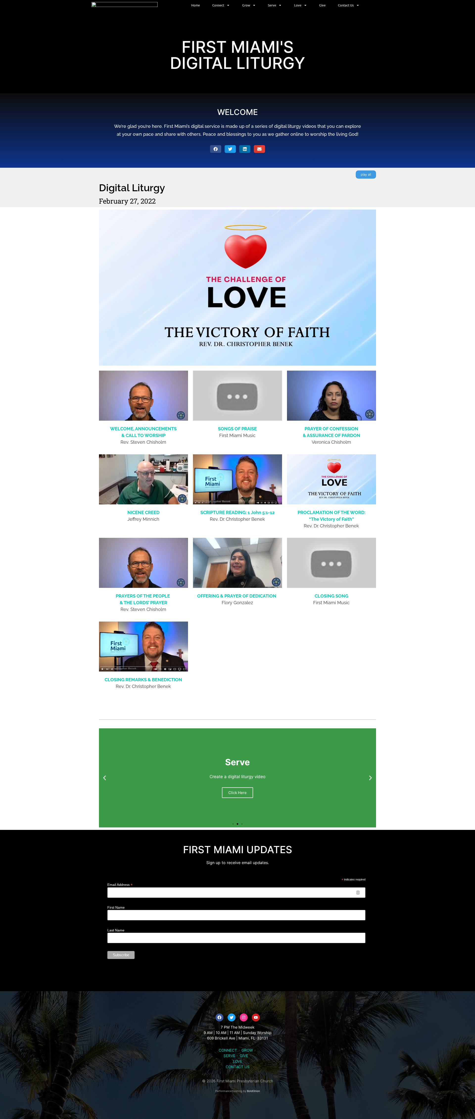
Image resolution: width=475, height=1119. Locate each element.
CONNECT (228, 1050)
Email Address (120, 884)
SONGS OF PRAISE (237, 428)
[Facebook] (219, 1017)
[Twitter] (232, 1017)
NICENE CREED (143, 512)
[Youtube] (256, 1017)
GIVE (244, 1055)
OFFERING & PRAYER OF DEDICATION (236, 596)
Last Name (115, 930)
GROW (247, 1050)
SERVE (229, 1055)
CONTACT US (238, 1066)
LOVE (237, 1061)
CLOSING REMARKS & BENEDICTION (143, 679)
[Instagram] (244, 1017)
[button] (215, 149)
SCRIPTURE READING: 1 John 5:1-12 (237, 512)
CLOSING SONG (331, 596)
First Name (116, 907)
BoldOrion (253, 1091)
